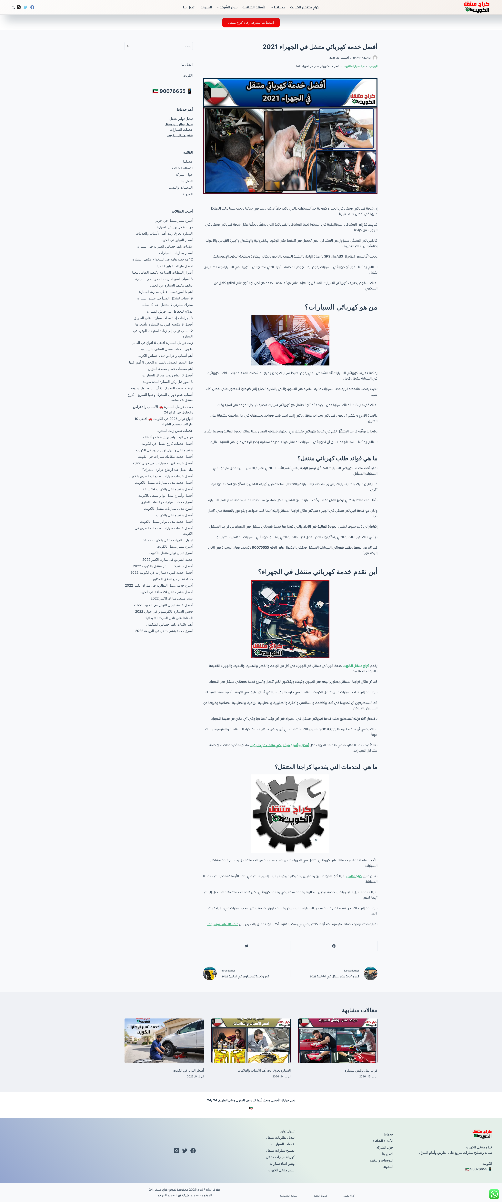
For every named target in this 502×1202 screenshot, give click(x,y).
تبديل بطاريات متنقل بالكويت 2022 (168, 540)
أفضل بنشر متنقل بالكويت (174, 515)
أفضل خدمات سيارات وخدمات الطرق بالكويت (160, 476)
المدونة (206, 7)
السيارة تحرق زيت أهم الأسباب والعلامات (164, 233)
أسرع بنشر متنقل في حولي (174, 220)
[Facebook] (32, 7)
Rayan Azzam (362, 57)
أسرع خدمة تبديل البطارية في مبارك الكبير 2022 (159, 585)
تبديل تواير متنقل (181, 119)
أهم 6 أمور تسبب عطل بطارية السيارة (166, 292)
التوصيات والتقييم (181, 187)
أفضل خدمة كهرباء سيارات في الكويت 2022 (161, 572)
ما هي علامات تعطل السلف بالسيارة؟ (166, 349)
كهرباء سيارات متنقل (280, 1157)
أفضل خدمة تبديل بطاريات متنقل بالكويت (164, 483)
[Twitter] (25, 7)
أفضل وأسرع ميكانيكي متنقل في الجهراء (279, 745)
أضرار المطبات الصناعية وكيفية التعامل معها (162, 272)
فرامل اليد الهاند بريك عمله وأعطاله (168, 437)
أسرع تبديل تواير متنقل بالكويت (171, 553)
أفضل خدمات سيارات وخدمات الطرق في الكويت (164, 530)
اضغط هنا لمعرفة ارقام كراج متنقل (251, 22)
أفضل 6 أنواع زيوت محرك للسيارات (167, 375)
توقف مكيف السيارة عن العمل (171, 285)
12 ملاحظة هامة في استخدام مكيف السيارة (162, 259)
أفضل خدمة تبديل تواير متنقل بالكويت (166, 522)
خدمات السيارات (181, 130)
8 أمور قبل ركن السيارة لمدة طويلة (168, 382)
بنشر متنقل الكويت (180, 135)
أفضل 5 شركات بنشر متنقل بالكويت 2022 (163, 566)
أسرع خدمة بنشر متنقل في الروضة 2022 (164, 631)
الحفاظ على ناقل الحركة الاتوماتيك (169, 618)
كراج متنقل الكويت (304, 7)
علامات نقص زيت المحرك (175, 431)
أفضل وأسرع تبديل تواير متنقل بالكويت (165, 495)
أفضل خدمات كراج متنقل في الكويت (167, 444)
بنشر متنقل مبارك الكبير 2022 (172, 598)
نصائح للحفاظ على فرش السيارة (170, 311)
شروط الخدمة (320, 1195)
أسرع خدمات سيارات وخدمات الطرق (167, 502)
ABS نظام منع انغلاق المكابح (173, 579)
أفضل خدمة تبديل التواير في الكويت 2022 (163, 605)
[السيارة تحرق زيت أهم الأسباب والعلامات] (251, 1040)
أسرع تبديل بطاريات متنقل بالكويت (168, 509)
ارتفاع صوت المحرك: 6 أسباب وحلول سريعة (162, 388)
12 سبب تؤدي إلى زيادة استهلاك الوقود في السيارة (163, 333)
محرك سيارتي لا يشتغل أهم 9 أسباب (167, 305)
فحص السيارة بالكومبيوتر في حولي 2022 (164, 611)
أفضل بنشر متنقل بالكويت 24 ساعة (168, 489)
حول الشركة (228, 7)
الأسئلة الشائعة (254, 7)
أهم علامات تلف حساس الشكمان (169, 624)
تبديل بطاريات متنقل (179, 124)
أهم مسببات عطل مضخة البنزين (170, 369)
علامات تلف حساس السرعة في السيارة (165, 246)
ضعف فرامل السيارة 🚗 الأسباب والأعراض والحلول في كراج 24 (163, 409)
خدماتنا (279, 7)
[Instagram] (19, 7)
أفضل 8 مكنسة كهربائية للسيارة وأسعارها (164, 324)
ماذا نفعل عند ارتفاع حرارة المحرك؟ (167, 470)
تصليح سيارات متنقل (280, 1150)
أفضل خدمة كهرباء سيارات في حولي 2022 (163, 463)
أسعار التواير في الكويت (176, 240)
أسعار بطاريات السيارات (176, 253)
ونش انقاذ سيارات (282, 1164)
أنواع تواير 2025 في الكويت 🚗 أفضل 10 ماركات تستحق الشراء (164, 421)
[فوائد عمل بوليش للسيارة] (337, 1040)
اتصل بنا (189, 7)
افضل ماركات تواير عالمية (175, 266)
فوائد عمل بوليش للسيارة (175, 227)
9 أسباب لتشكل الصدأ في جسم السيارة (165, 298)
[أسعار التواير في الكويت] (164, 1040)
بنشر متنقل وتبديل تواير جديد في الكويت (164, 450)
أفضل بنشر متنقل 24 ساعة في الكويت (165, 592)
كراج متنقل (354, 876)
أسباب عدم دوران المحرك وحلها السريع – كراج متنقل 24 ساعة (160, 397)
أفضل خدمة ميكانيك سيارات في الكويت (165, 457)
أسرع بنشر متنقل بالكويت (175, 546)
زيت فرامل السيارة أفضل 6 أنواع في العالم (162, 343)
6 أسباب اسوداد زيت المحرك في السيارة (164, 279)
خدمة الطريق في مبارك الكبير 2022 (167, 560)
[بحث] (13, 7)
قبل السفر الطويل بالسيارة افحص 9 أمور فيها (161, 362)
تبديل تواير (287, 1131)
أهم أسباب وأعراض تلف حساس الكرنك (165, 356)
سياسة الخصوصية (288, 1195)
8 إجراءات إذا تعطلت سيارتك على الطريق (163, 318)
